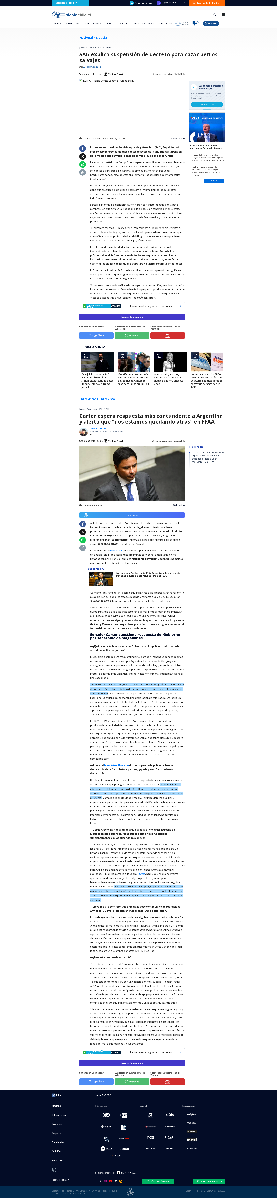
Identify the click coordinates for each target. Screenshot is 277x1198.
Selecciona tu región (66, 2)
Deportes (110, 23)
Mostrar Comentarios (132, 317)
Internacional (83, 23)
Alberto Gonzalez (92, 67)
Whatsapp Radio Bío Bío (211, 1181)
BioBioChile (116, 550)
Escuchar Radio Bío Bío (208, 3)
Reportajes (58, 1160)
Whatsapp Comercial (159, 1181)
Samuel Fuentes (98, 428)
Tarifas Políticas (60, 1179)
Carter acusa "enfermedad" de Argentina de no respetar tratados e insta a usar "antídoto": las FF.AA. (148, 574)
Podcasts (56, 23)
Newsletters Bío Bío (143, 3)
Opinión (135, 23)
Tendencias (123, 23)
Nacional (68, 23)
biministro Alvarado (116, 765)
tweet (142, 873)
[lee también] (101, 579)
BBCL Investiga (149, 23)
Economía (98, 23)
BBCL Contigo (165, 23)
